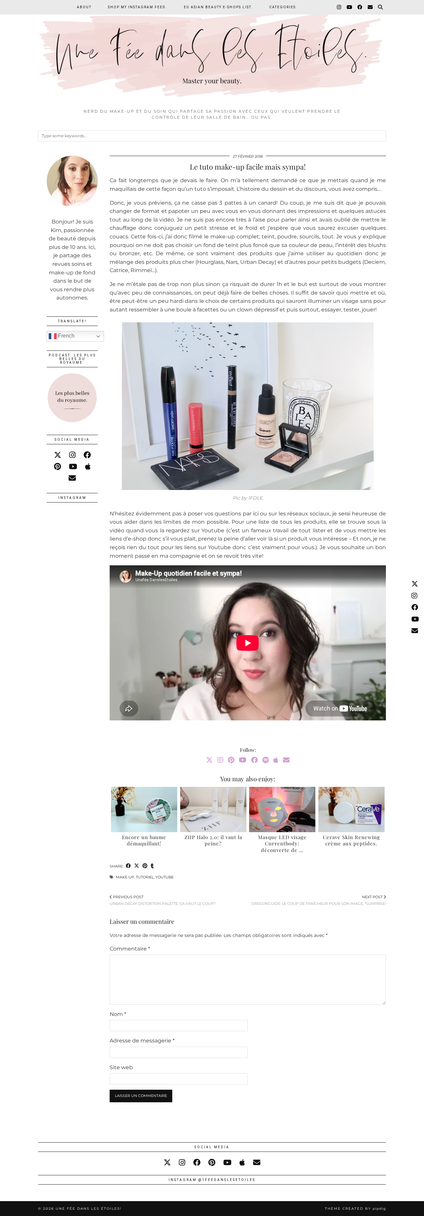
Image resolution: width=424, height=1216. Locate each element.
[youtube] (73, 466)
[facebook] (87, 455)
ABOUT (84, 7)
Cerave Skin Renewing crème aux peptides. (351, 840)
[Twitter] (209, 760)
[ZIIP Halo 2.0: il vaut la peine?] (213, 809)
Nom (118, 1014)
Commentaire (130, 949)
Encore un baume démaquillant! (144, 840)
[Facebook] (360, 7)
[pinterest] (57, 466)
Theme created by (355, 1208)
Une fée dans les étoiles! (89, 1208)
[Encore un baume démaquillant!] (144, 809)
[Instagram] (339, 7)
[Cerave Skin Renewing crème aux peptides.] (351, 809)
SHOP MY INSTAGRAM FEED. (137, 7)
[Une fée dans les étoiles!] (212, 52)
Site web (121, 1067)
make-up (125, 877)
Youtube (164, 877)
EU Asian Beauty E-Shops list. (218, 7)
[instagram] (72, 455)
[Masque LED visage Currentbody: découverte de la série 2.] (282, 809)
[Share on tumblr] (152, 866)
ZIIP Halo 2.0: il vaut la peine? (213, 840)
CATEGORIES (282, 7)
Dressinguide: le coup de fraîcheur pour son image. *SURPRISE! (318, 900)
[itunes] (88, 466)
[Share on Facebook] (128, 866)
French (66, 336)
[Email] (370, 7)
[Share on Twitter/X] (136, 866)
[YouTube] (349, 7)
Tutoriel (145, 877)
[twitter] (57, 455)
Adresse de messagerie (142, 1040)
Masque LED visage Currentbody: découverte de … (282, 844)
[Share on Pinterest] (145, 866)
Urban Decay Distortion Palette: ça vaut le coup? (163, 900)
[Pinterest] (231, 760)
